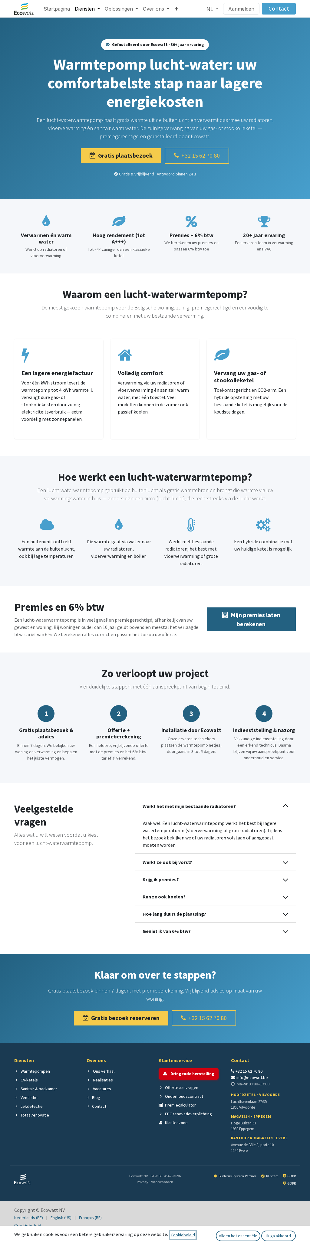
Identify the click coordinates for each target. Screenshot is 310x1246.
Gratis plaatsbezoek (125, 155)
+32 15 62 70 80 (200, 155)
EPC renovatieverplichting (188, 1114)
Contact (279, 8)
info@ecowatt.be (252, 1077)
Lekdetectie (31, 1106)
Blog (96, 1097)
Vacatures (101, 1088)
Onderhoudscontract (183, 1096)
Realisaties (102, 1080)
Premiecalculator (180, 1105)
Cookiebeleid (27, 1225)
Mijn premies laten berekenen (255, 619)
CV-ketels (29, 1080)
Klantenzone (176, 1122)
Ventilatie (29, 1097)
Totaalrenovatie (34, 1115)
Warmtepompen (35, 1071)
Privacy (143, 1181)
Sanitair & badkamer (38, 1088)
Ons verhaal (103, 1071)
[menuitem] (56, 9)
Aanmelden (241, 9)
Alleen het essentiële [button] (238, 1235)
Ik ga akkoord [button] (278, 1235)
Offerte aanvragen (181, 1087)
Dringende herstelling (192, 1073)
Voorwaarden (162, 1181)
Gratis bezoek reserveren (125, 1018)
